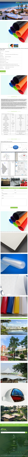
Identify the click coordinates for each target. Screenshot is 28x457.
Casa (10, 17)
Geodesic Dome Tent (23, 455)
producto (13, 17)
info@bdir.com (25, 2)
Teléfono (3, 195)
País (2, 192)
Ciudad (15, 192)
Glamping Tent (19, 455)
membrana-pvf (17, 17)
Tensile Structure (15, 455)
